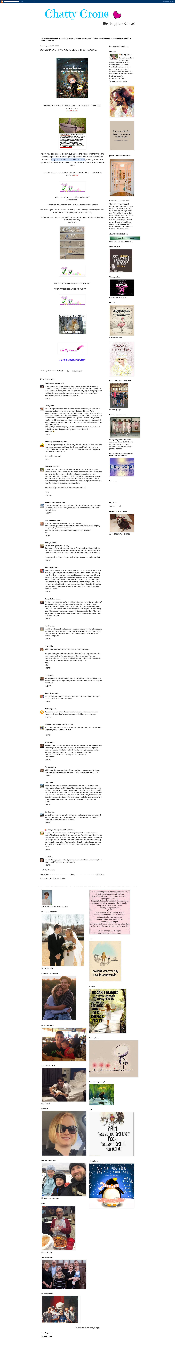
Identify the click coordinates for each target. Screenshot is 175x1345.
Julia (46, 646)
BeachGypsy (49, 567)
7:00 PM (48, 639)
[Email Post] (68, 371)
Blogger (97, 1328)
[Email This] (74, 371)
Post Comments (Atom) (58, 878)
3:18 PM (48, 592)
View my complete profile (118, 81)
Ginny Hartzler (50, 599)
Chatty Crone (126, 55)
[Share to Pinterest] (81, 371)
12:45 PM (48, 513)
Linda (47, 675)
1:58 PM (48, 560)
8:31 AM (47, 459)
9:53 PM (48, 865)
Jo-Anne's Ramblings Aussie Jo (57, 724)
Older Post (100, 874)
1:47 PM (48, 535)
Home (73, 874)
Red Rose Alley (50, 466)
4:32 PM (48, 735)
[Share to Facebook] (79, 371)
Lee (46, 857)
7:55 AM (47, 775)
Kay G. (47, 783)
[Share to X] (77, 371)
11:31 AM (48, 495)
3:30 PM (48, 618)
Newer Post (45, 874)
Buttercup (48, 709)
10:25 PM (48, 686)
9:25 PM (48, 668)
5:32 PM (48, 805)
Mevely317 (49, 543)
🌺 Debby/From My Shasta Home (57, 830)
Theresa (48, 767)
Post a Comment (48, 870)
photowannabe (50, 520)
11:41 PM (48, 717)
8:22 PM (48, 760)
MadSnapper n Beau (52, 383)
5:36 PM (48, 822)
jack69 (47, 742)
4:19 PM (48, 701)
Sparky (47, 406)
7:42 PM (48, 849)
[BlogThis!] (75, 371)
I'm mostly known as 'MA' (54, 442)
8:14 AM (47, 434)
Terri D (47, 626)
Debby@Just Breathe (53, 502)
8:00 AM (47, 398)
